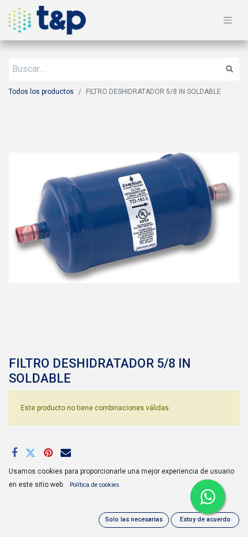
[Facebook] (14, 453)
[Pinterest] (48, 453)
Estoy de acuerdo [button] (205, 519)
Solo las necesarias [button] (134, 519)
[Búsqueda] (229, 69)
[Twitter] (30, 453)
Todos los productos (41, 92)
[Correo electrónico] (66, 453)
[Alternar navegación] (227, 20)
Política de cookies (94, 485)
